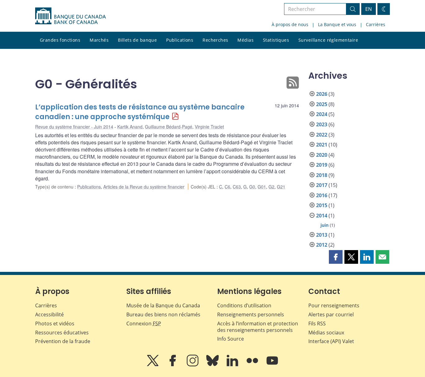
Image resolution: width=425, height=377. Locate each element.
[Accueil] (70, 15)
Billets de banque (137, 40)
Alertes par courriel (331, 314)
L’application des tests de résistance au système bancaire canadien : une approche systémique (140, 112)
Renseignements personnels (250, 314)
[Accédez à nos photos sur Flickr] (253, 364)
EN (368, 9)
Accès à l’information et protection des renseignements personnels (257, 326)
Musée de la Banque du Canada (163, 305)
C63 (237, 187)
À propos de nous (290, 24)
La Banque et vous (337, 24)
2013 (321, 234)
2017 (321, 185)
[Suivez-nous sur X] (153, 364)
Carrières (375, 24)
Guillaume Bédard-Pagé (168, 126)
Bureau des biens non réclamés (163, 314)
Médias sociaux (326, 332)
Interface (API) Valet (331, 341)
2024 (321, 114)
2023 (321, 124)
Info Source (230, 338)
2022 (321, 134)
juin (324, 225)
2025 (321, 104)
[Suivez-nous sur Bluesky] (213, 364)
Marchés (99, 40)
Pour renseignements (333, 305)
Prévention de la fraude (62, 341)
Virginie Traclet (209, 126)
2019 (321, 164)
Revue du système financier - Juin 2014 (74, 126)
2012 (321, 244)
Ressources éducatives (62, 332)
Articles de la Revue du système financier (143, 187)
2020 (321, 154)
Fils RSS (317, 323)
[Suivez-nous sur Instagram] (193, 364)
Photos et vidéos (54, 323)
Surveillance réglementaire (328, 40)
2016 (321, 195)
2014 (321, 215)
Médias (245, 40)
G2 (271, 187)
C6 (227, 187)
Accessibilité (49, 314)
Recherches (215, 40)
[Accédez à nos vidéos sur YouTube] (272, 364)
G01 (262, 187)
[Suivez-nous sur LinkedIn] (233, 364)
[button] (336, 257)
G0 (252, 187)
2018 (321, 175)
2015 (321, 205)
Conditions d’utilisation (244, 305)
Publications (179, 40)
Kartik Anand (129, 126)
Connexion (143, 323)
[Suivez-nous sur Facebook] (173, 364)
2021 (321, 144)
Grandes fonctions (60, 40)
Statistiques (276, 40)
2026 (321, 94)
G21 (281, 187)
